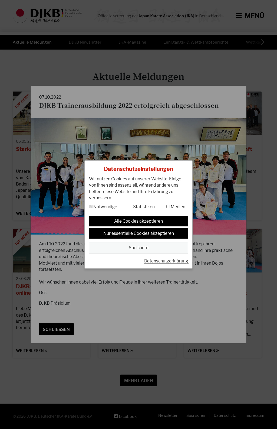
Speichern (139, 247)
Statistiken (143, 206)
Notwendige (105, 206)
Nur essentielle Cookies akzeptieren (138, 233)
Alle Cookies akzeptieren (138, 221)
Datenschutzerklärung (166, 261)
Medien (177, 206)
